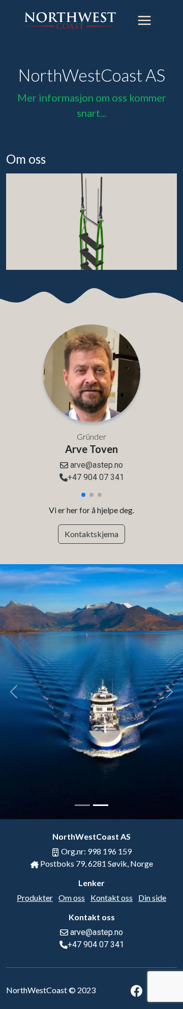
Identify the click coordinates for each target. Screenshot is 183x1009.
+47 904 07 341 (96, 477)
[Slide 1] (82, 805)
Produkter (35, 897)
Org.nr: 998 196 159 (95, 851)
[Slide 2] (100, 805)
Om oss (71, 897)
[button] (83, 495)
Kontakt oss (111, 897)
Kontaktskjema (91, 534)
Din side (152, 897)
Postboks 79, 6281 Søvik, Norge (96, 863)
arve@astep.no (95, 465)
